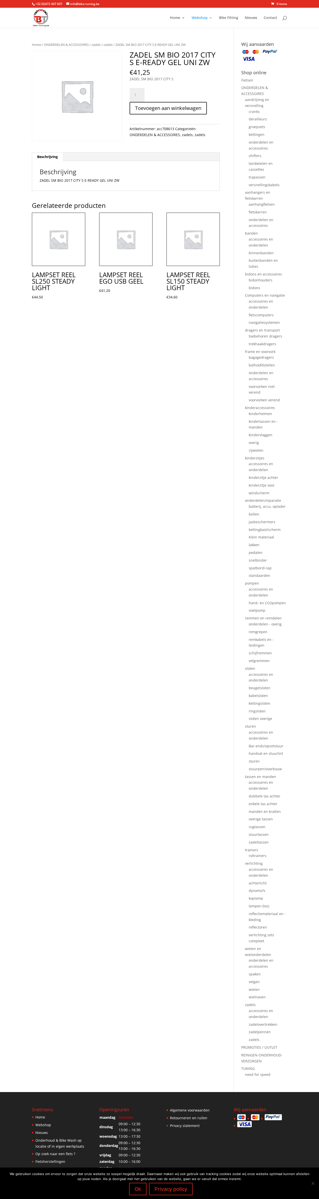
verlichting (254, 863)
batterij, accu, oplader (267, 506)
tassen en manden (260, 776)
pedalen (255, 552)
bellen (254, 514)
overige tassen (261, 819)
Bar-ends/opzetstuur (266, 746)
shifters (255, 155)
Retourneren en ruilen (188, 1117)
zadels (96, 44)
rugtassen (257, 826)
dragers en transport (262, 330)
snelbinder (258, 560)
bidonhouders (260, 280)
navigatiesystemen (264, 322)
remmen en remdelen (263, 618)
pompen (252, 583)
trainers (251, 850)
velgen (254, 981)
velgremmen (259, 660)
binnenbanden (261, 253)
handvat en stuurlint (266, 753)
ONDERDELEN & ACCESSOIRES (66, 44)
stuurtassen (259, 834)
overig (254, 442)
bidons (254, 287)
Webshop (200, 18)
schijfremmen (260, 653)
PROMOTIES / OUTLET (259, 1047)
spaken (255, 974)
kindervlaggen (260, 434)
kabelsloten (258, 695)
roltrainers (257, 855)
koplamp (256, 898)
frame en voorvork (260, 351)
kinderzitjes (254, 458)
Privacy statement (185, 1125)
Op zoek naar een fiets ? (55, 1153)
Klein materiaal (261, 537)
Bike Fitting (228, 18)
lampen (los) (259, 906)
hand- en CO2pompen (267, 602)
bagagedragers (261, 357)
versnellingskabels (264, 184)
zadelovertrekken (263, 1024)
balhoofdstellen (262, 365)
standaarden (259, 575)
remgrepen (258, 631)
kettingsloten (259, 703)
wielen (254, 989)
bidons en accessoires (263, 274)
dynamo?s (257, 890)
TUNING (248, 1068)
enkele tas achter (263, 803)
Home (175, 18)
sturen (250, 726)
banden (251, 233)
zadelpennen (260, 1031)
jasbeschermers (262, 521)
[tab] (48, 157)
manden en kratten (265, 811)
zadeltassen (259, 842)
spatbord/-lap (260, 568)
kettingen (256, 134)
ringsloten (257, 711)
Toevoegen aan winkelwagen (168, 108)
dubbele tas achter (264, 796)
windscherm (259, 493)
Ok (138, 1189)
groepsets (257, 126)
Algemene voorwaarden (190, 1110)
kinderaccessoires (260, 407)
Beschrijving (47, 156)
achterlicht (258, 883)
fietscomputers (261, 315)
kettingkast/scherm (265, 529)
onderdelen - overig (265, 624)
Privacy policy (171, 1189)
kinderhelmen (260, 413)
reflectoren (258, 927)
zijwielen (256, 450)
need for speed (257, 1074)
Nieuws (251, 18)
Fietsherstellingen (50, 1161)
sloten (250, 668)
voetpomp (257, 610)
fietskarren (258, 212)
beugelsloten (259, 687)
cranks (254, 111)
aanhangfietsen (262, 204)
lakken (254, 544)
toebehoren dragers (265, 336)
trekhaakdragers (262, 344)
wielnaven (257, 997)
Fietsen (247, 80)
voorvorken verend (264, 400)
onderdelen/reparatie (263, 500)
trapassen (257, 177)
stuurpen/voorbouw (265, 769)
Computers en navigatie (265, 295)
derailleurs (258, 119)
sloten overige (260, 718)
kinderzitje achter (263, 477)
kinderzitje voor (262, 485)
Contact (270, 18)
